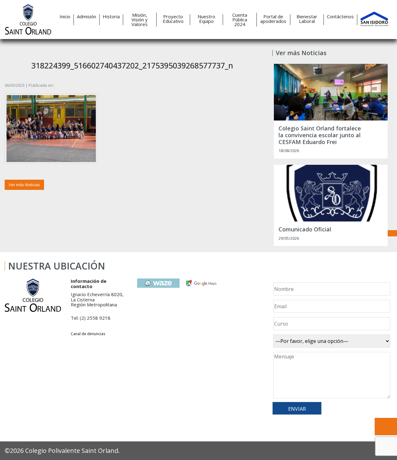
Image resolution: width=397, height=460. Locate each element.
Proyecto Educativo (173, 19)
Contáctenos (340, 16)
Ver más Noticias (24, 184)
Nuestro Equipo (206, 19)
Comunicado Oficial (305, 229)
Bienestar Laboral (307, 19)
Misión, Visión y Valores (140, 20)
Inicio (65, 16)
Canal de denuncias (88, 333)
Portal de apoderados (273, 19)
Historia (111, 16)
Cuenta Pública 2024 (239, 20)
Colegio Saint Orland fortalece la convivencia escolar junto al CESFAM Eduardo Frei (320, 135)
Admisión (86, 16)
